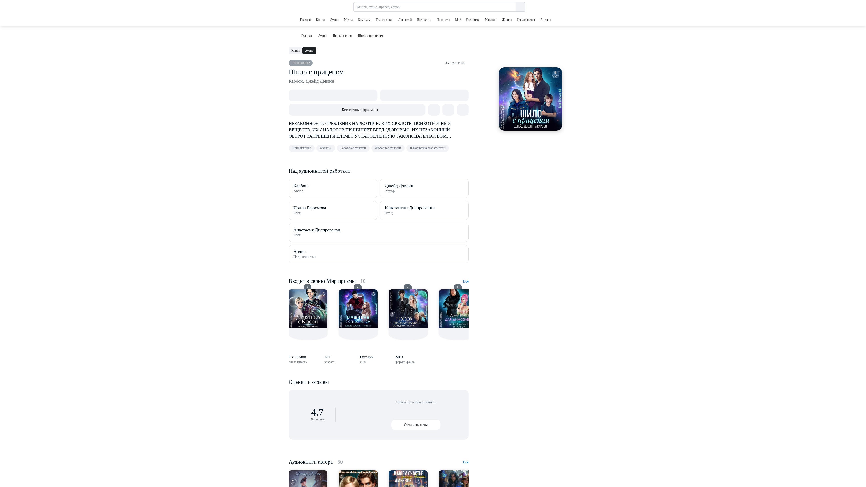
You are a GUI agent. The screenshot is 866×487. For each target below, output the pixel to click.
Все (466, 281)
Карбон (296, 80)
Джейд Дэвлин (320, 80)
